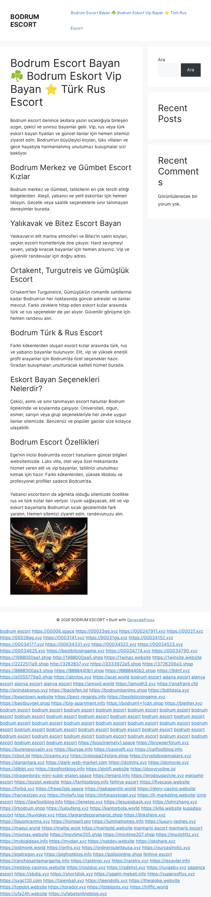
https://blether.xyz (183, 703)
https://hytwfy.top (65, 795)
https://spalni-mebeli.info (120, 873)
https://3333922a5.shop (115, 663)
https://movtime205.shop (76, 834)
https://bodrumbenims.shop (118, 690)
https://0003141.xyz (63, 637)
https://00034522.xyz (113, 644)
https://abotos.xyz (72, 677)
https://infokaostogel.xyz (110, 795)
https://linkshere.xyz (144, 814)
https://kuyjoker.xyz (34, 814)
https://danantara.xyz (22, 762)
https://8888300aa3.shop (26, 670)
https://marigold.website (107, 828)
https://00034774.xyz (128, 650)
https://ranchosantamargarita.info (34, 860)
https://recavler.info (170, 860)
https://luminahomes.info (118, 821)
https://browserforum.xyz (162, 742)
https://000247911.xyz (142, 631)
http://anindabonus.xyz (24, 690)
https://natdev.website (111, 841)
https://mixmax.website (24, 834)
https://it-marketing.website (166, 795)
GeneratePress (141, 619)
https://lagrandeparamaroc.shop (89, 814)
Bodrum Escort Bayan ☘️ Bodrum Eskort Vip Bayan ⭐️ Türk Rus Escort (129, 20)
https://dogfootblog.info (60, 768)
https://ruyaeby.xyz (166, 867)
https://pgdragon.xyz (21, 854)
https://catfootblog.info (158, 749)
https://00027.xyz (185, 631)
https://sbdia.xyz (31, 873)
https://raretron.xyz (90, 860)
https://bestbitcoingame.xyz (75, 650)
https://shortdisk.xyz (71, 873)
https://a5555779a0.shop (26, 677)
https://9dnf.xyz (173, 670)
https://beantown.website (27, 696)
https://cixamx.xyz (50, 755)
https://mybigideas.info (24, 841)
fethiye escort (124, 782)
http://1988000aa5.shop (78, 657)
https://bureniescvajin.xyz (26, 749)
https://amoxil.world (93, 683)
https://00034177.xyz (22, 644)
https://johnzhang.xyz (175, 801)
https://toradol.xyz (67, 887)
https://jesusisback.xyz (127, 801)
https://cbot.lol (15, 755)
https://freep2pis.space (60, 788)
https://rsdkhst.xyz (126, 867)
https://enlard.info (111, 775)
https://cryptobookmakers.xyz (160, 755)
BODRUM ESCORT (24, 20)
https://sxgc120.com (21, 880)
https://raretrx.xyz (130, 860)
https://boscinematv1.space (106, 742)
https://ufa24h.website (23, 893)
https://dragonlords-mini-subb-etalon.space (46, 775)
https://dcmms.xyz (128, 762)
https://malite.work (61, 828)
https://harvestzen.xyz (23, 795)
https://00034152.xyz (151, 637)
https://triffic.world (149, 887)
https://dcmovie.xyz (168, 762)
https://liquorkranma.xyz (25, 821)
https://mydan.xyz (67, 841)
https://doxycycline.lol (152, 768)
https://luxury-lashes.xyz (170, 821)
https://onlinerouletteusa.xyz (111, 847)
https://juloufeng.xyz (67, 808)
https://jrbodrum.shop (22, 808)
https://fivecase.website (165, 782)
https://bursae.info (73, 749)
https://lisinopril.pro (71, 821)
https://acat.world (111, 677)
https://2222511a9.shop (24, 663)
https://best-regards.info (80, 696)
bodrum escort (15, 631)
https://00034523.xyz (160, 644)
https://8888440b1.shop (79, 670)
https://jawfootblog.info (38, 801)
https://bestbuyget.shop (25, 703)
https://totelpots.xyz (108, 887)
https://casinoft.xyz (114, 749)
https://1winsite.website (177, 657)
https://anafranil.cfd (177, 683)
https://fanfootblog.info (85, 782)
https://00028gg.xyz (21, 637)
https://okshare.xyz (155, 841)
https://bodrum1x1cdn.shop (135, 703)
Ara (161, 59)
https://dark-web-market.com (76, 762)
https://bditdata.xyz (168, 690)
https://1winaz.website (127, 657)
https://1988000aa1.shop (25, 657)
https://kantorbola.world (115, 808)
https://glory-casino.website (166, 788)
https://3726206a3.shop (167, 663)
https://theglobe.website (154, 880)
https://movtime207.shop (129, 834)
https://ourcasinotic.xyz (166, 847)
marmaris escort (151, 828)
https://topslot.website (23, 887)
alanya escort (28, 683)
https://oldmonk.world (23, 847)
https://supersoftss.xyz (171, 873)
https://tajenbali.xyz (63, 880)
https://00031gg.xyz (106, 637)
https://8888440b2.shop (130, 670)
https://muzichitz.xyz (177, 834)
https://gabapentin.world (110, 788)
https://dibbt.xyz (17, 768)
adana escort (176, 677)
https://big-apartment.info (78, 703)
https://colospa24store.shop (99, 755)
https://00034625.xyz (22, 650)
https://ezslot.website (36, 782)
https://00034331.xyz (67, 644)
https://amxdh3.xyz (136, 683)
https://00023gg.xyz (97, 631)
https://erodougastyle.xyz (157, 775)
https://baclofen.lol (68, 690)
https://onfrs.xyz (64, 847)
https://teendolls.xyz (106, 880)
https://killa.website (161, 808)
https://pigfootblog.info (68, 854)
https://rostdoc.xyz (86, 867)
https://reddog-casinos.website (32, 867)
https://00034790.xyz (174, 650)
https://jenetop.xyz (83, 801)
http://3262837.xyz (69, 663)
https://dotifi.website (107, 768)
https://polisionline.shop (117, 854)
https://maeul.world (20, 828)
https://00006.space (53, 631)
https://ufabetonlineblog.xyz (78, 893)
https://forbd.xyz (17, 788)
